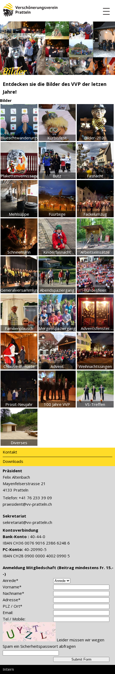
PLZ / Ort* (12, 606)
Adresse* (11, 599)
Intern (8, 669)
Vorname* (12, 586)
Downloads (13, 461)
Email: (8, 612)
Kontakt (10, 452)
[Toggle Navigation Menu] (106, 11)
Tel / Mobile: (14, 619)
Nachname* (13, 593)
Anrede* (10, 580)
